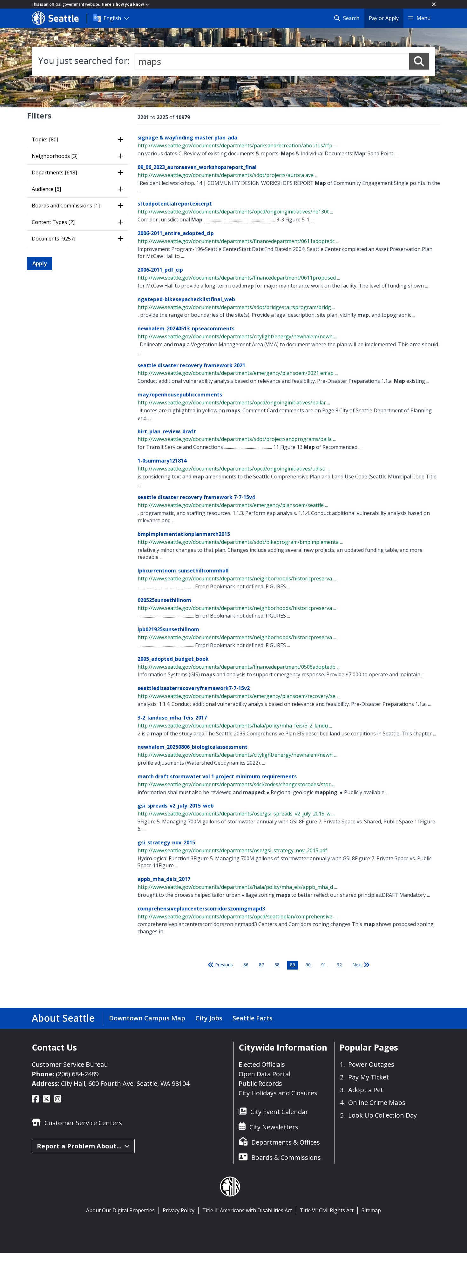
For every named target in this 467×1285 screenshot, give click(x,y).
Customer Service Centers (83, 1123)
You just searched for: (84, 60)
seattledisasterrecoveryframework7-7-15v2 (194, 688)
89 (292, 965)
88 (277, 965)
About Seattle (63, 1018)
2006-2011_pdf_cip (160, 269)
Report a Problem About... (79, 1146)
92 (339, 965)
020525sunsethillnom (164, 600)
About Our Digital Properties (120, 1210)
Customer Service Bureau (70, 1064)
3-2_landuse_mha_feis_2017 (172, 717)
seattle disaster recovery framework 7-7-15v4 (196, 497)
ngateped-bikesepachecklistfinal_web (186, 299)
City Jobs (208, 1018)
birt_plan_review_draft (167, 431)
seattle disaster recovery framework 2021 (191, 365)
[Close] (434, 4)
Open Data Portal (264, 1074)
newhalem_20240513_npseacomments (186, 328)
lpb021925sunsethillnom (168, 629)
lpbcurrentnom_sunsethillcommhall (183, 570)
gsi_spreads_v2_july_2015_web (176, 805)
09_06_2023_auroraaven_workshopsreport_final (197, 167)
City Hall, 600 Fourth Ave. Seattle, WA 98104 (125, 1083)
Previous (224, 965)
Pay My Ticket (368, 1077)
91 (323, 965)
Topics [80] (45, 139)
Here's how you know (123, 4)
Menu (423, 18)
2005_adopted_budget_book (173, 658)
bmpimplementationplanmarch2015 (184, 534)
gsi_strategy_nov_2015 (166, 842)
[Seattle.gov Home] (59, 18)
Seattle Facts (253, 1018)
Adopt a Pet (365, 1089)
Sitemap (371, 1210)
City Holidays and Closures (278, 1093)
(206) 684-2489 (77, 1074)
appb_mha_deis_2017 (164, 879)
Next (357, 965)
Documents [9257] (53, 238)
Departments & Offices (285, 1142)
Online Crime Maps (376, 1102)
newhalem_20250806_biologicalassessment (192, 746)
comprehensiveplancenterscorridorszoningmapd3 (201, 908)
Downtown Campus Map (147, 1018)
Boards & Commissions (286, 1157)
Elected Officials (262, 1064)
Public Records (260, 1083)
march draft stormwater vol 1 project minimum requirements (217, 776)
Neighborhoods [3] (55, 155)
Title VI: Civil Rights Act (327, 1210)
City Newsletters (273, 1127)
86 (245, 965)
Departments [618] (54, 172)
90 (308, 965)
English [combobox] (112, 18)
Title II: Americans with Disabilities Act (247, 1210)
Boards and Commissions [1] (66, 205)
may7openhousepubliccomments (180, 394)
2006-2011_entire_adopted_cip (176, 233)
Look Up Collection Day (382, 1115)
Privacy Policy (178, 1210)
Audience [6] (46, 189)
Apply (39, 263)
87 (261, 965)
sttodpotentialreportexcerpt (175, 203)
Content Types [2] (53, 222)
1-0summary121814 (162, 460)
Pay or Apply (384, 18)
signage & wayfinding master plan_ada (187, 137)
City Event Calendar (279, 1111)
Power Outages (371, 1064)
